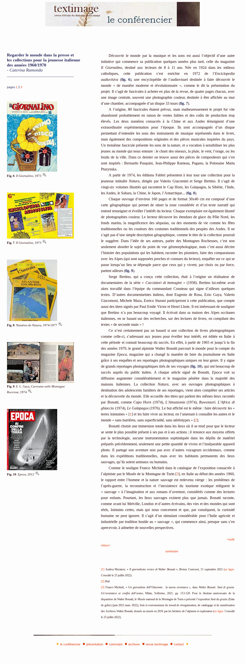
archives (134, 644)
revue (157, 644)
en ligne (229, 569)
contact (179, 644)
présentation (94, 644)
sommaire (171, 551)
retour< (105, 545)
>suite (231, 539)
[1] (102, 569)
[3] (102, 587)
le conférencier (70, 644)
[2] (102, 581)
